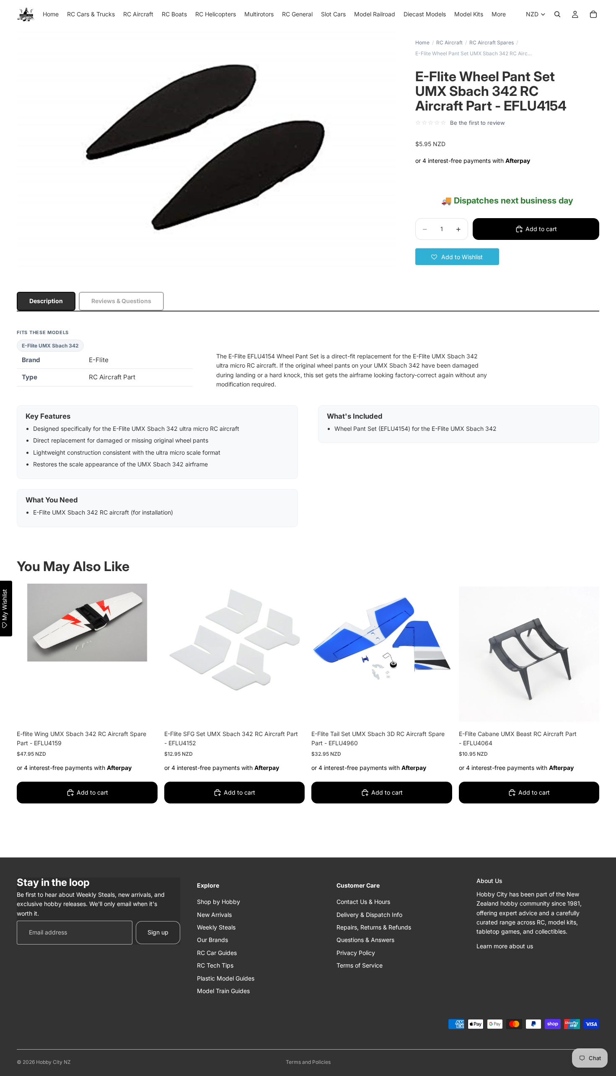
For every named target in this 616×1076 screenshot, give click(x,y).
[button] (457, 256)
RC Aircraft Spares (491, 42)
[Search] (557, 14)
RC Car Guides (217, 952)
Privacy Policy (355, 952)
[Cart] (593, 14)
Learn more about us (504, 945)
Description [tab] (46, 300)
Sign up (158, 932)
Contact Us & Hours (363, 901)
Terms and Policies (308, 1062)
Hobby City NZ (53, 1062)
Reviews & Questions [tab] (121, 300)
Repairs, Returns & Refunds (373, 926)
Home (422, 42)
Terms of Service (359, 965)
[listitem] (498, 14)
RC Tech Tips (215, 965)
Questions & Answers (365, 939)
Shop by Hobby (218, 901)
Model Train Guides (223, 990)
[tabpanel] (308, 428)
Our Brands (212, 939)
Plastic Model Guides (225, 977)
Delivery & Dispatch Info (369, 914)
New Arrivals (214, 914)
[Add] (144, 711)
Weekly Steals (216, 926)
